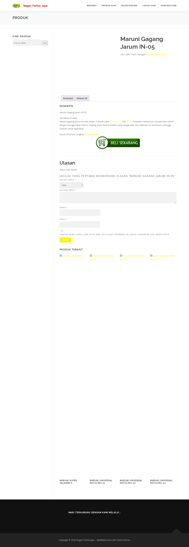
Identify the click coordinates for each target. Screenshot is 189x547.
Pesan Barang (129, 5)
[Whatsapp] (107, 519)
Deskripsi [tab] (68, 98)
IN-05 (119, 121)
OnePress (101, 540)
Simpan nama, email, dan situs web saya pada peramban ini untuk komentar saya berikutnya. (115, 234)
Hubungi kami (92, 134)
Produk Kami (109, 5)
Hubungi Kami (168, 5)
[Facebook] (82, 519)
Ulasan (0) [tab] (82, 98)
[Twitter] (90, 519)
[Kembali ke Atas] (176, 533)
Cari (45, 42)
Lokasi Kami (149, 5)
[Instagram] (98, 519)
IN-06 (129, 121)
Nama (64, 207)
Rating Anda (68, 179)
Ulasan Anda (68, 190)
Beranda (92, 5)
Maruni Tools (160, 54)
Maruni (150, 54)
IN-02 (112, 121)
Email (64, 219)
